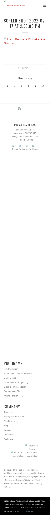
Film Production (11, 368)
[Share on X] (14, 86)
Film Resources (11, 421)
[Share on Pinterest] (28, 86)
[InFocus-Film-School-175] (21, 5)
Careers (7, 429)
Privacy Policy (29, 511)
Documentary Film (12, 391)
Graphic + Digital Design (15, 386)
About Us (8, 412)
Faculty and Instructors (14, 416)
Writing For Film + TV (13, 395)
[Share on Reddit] (42, 86)
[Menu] (44, 5)
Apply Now (9, 438)
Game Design (10, 377)
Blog (6, 425)
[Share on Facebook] (7, 86)
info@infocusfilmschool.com (25, 136)
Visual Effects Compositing (16, 382)
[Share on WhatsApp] (21, 86)
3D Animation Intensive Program (18, 373)
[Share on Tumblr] (35, 86)
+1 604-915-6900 (25, 139)
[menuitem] (44, 5)
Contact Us (9, 434)
